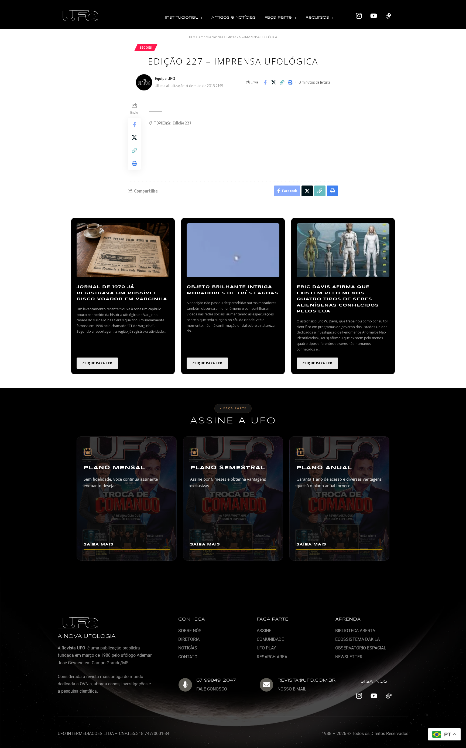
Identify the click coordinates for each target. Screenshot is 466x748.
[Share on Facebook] (265, 82)
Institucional (181, 17)
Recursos (317, 17)
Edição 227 (182, 123)
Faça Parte (278, 17)
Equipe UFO (165, 78)
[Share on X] (273, 82)
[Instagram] (359, 16)
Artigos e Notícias (233, 17)
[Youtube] (374, 16)
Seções (146, 47)
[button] (184, 18)
